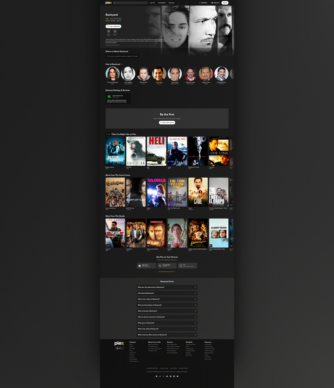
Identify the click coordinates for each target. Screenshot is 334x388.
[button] (115, 33)
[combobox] (132, 2)
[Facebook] (170, 376)
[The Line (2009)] (218, 153)
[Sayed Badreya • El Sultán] (221, 75)
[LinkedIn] (174, 376)
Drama (115, 18)
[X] (163, 376)
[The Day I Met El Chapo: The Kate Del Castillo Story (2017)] (218, 194)
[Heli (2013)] (156, 153)
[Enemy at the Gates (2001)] (156, 235)
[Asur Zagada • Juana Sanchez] (128, 75)
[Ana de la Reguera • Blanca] (113, 75)
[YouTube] (177, 376)
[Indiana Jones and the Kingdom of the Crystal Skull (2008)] (198, 235)
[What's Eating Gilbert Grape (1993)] (218, 235)
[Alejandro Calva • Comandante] (190, 75)
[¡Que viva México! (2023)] (115, 194)
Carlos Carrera (115, 45)
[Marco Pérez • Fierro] (144, 75)
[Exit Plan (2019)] (136, 153)
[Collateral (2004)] (136, 235)
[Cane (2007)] (198, 194)
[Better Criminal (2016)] (115, 153)
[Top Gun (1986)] (115, 235)
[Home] (109, 3)
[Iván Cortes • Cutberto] (159, 75)
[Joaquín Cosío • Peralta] (206, 75)
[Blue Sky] (167, 376)
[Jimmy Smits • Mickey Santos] (175, 75)
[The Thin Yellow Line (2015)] (177, 194)
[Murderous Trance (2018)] (198, 153)
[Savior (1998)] (177, 153)
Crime (119, 18)
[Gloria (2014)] (156, 194)
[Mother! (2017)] (177, 235)
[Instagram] (156, 376)
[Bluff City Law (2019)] (136, 194)
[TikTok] (160, 376)
